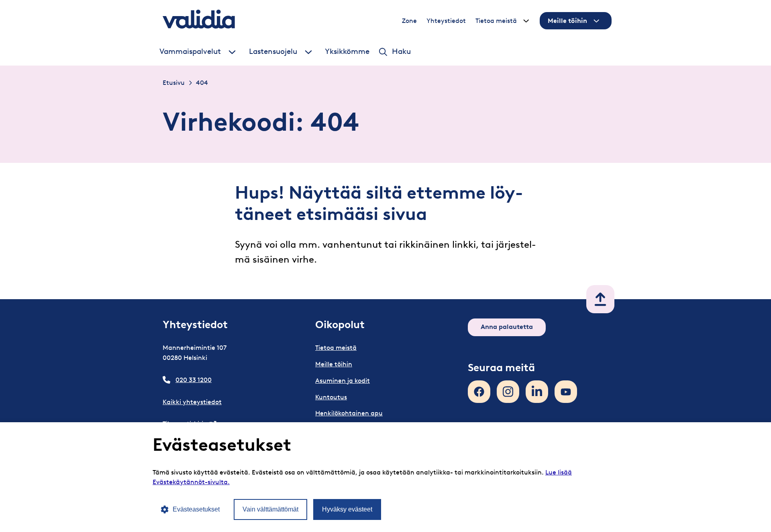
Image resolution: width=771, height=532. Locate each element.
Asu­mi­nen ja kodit (342, 380)
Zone (409, 21)
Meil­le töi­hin (567, 21)
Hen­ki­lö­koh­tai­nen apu (349, 413)
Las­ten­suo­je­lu (273, 51)
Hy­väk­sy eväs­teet (347, 509)
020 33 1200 (193, 380)
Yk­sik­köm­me (347, 51)
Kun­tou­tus (331, 397)
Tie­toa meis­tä (496, 21)
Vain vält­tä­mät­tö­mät (270, 509)
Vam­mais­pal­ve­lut (190, 51)
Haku (401, 51)
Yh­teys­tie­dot (446, 21)
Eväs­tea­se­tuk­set (196, 509)
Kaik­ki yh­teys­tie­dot (192, 402)
